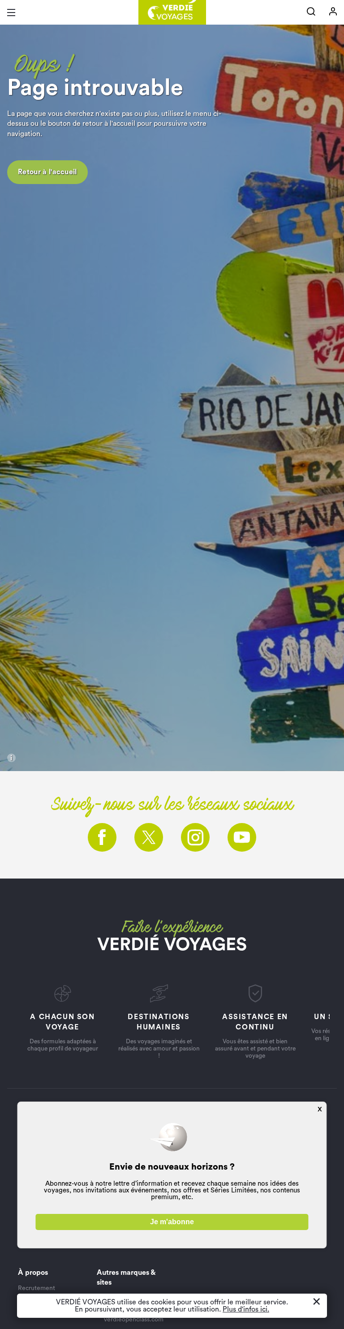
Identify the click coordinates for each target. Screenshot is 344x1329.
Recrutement (36, 1288)
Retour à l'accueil (47, 172)
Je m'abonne (172, 1222)
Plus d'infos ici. (246, 1309)
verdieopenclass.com (133, 1319)
